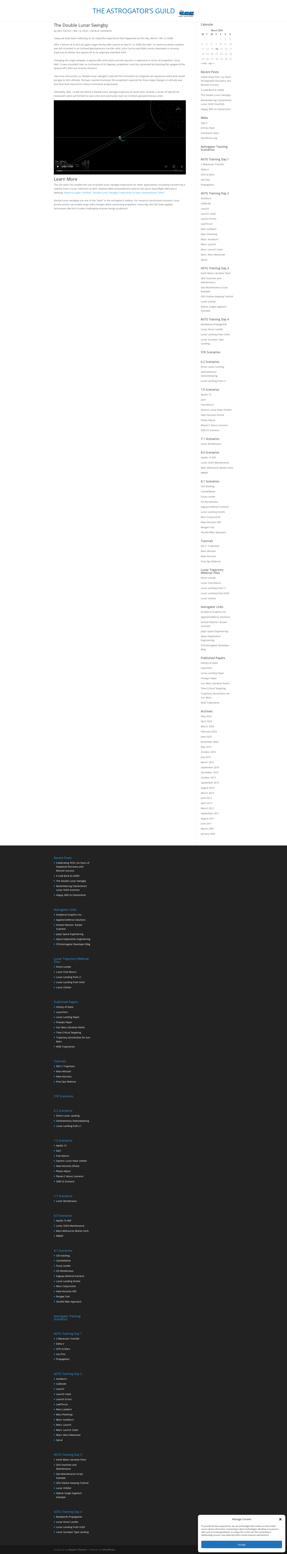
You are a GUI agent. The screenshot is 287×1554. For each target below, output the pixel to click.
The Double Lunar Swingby (81, 25)
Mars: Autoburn (209, 239)
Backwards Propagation (214, 324)
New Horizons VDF (211, 522)
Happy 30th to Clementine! (216, 109)
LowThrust (206, 223)
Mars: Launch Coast (212, 249)
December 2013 (209, 772)
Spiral (204, 259)
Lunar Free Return (211, 583)
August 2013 (208, 787)
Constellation (208, 491)
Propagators (207, 184)
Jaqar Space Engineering (214, 631)
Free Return (207, 404)
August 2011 (208, 818)
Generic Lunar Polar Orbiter (216, 409)
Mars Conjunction (211, 517)
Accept (241, 1544)
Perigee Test (207, 527)
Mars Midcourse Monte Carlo (217, 467)
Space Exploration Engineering (73, 939)
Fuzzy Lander (208, 496)
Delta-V (205, 169)
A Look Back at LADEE (212, 89)
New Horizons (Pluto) (212, 415)
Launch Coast (208, 213)
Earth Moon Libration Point (216, 273)
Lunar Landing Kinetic (213, 511)
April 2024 (206, 721)
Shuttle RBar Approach (213, 532)
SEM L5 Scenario (210, 430)
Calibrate (206, 203)
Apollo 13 (206, 394)
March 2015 (207, 762)
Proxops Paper (209, 678)
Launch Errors (208, 218)
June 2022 (206, 736)
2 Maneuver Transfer (212, 164)
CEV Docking (207, 486)
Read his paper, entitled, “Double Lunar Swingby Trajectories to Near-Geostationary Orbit (114, 192)
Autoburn (206, 198)
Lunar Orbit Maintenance (215, 462)
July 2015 (206, 757)
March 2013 (207, 793)
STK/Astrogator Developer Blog (73, 944)
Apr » (211, 63)
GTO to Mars (208, 174)
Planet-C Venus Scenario (214, 425)
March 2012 (207, 808)
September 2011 (210, 813)
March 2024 (207, 726)
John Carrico (64, 30)
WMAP (204, 472)
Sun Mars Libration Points (215, 683)
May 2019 (206, 746)
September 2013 (210, 782)
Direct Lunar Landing (212, 366)
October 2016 (208, 752)
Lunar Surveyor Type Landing (72, 1532)
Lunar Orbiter (208, 301)
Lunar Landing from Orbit (215, 593)
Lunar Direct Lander (212, 329)
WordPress (109, 1549)
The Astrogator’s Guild (134, 11)
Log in (204, 122)
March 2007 (207, 828)
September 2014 (210, 767)
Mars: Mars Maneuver (213, 254)
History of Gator (209, 663)
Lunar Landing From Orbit (215, 334)
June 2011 (206, 823)
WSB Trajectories (210, 702)
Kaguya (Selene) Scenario (215, 506)
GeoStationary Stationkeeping (72, 1120)
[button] (280, 1519)
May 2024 (206, 716)
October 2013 (208, 777)
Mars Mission (208, 551)
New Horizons (208, 556)
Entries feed (207, 127)
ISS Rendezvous (209, 501)
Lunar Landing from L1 (213, 380)
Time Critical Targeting (213, 688)
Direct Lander (208, 577)
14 (216, 48)
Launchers (206, 668)
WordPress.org (209, 138)
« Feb (204, 63)
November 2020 (209, 741)
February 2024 (209, 731)
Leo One (205, 179)
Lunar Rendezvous (211, 443)
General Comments (101, 30)
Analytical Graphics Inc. (214, 611)
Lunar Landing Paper (212, 673)
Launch (205, 208)
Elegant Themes (77, 1549)
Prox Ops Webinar (211, 561)
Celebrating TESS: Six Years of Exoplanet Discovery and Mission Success (216, 80)
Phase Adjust (208, 420)
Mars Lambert (208, 229)
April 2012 (206, 803)
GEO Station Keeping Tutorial (217, 296)
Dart (203, 399)
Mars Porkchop (209, 234)
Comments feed (209, 133)
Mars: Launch (208, 244)
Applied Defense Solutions (215, 617)
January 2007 (208, 833)
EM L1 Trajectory (210, 545)
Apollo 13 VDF (208, 457)
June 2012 (206, 797)
